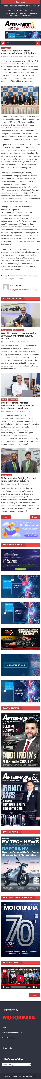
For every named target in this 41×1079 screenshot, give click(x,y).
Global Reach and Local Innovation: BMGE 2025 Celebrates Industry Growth (19, 336)
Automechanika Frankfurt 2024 (20, 15)
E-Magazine (29, 11)
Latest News (18, 11)
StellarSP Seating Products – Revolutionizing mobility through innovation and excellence (17, 405)
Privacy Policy (7, 1048)
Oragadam (19, 279)
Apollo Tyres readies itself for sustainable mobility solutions (7, 517)
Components (6, 48)
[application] (20, 978)
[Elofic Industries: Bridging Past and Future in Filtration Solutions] (20, 460)
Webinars (23, 13)
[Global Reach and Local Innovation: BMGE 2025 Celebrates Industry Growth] (20, 315)
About (10, 11)
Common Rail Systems (24, 276)
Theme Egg (31, 1076)
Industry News (18, 330)
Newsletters (33, 13)
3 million (12, 276)
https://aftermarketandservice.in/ (23, 290)
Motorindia (19, 56)
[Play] (4, 987)
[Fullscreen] (37, 987)
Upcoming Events (11, 13)
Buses (4, 400)
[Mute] (33, 987)
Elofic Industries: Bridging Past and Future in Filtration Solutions (18, 479)
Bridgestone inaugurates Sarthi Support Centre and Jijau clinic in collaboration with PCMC (36, 517)
